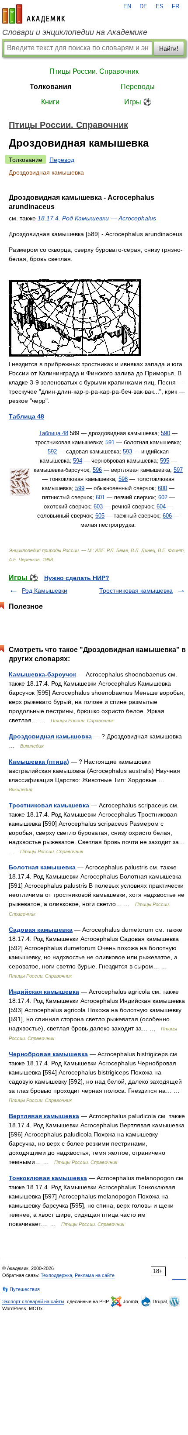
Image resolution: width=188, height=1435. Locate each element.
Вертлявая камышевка (44, 1115)
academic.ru (33, 14)
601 (100, 497)
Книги (50, 102)
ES (160, 6)
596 (97, 470)
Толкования (50, 86)
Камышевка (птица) (39, 761)
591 (110, 442)
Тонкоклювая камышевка (48, 1177)
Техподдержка (56, 1275)
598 (123, 479)
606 (167, 515)
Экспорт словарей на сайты (33, 1301)
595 (164, 460)
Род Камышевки (44, 590)
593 (127, 451)
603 (98, 506)
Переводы (138, 86)
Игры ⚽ (138, 102)
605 (99, 515)
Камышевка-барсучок (42, 674)
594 (77, 460)
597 (178, 470)
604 (161, 506)
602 (162, 497)
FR (175, 6)
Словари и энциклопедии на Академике (74, 32)
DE (143, 6)
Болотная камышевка (42, 867)
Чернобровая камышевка (48, 1054)
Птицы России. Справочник (94, 71)
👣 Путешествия (21, 1289)
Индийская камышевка (44, 991)
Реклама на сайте (95, 1275)
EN (127, 6)
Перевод (61, 159)
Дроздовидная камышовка (50, 736)
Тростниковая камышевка (136, 590)
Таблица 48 (53, 433)
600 (162, 488)
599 (79, 488)
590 (165, 433)
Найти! (168, 48)
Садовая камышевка (41, 929)
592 (52, 451)
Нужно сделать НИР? (76, 577)
